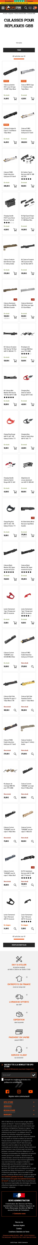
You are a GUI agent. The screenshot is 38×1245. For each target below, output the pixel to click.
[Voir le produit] (32, 666)
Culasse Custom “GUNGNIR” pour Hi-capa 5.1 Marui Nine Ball (9, 830)
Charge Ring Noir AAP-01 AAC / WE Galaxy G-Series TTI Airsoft (9, 524)
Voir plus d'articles (19, 945)
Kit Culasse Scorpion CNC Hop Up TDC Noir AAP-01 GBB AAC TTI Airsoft (10, 349)
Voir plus (19, 43)
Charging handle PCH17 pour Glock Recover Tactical (9, 218)
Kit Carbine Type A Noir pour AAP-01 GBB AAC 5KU (27, 174)
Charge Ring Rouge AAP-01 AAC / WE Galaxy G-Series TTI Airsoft (9, 436)
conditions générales (20, 1080)
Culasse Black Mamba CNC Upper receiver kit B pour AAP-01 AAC (9, 567)
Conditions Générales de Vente (19, 1232)
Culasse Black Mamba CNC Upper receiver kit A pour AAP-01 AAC (26, 567)
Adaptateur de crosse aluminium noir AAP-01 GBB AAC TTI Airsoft (27, 480)
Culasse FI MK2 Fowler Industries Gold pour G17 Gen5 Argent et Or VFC (27, 131)
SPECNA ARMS (32, 3)
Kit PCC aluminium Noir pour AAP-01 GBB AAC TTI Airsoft (27, 873)
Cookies (19, 1229)
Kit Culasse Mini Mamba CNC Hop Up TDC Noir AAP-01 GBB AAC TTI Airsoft (10, 393)
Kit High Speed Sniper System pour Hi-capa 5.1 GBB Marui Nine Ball (27, 218)
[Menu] (3, 8)
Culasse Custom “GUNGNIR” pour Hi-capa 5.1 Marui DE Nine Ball (27, 830)
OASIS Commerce (23, 1242)
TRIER (19, 50)
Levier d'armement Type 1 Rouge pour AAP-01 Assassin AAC (27, 611)
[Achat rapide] (15, 98)
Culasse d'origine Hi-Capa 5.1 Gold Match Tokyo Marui (10, 131)
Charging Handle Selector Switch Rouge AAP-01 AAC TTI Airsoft (9, 480)
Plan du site (19, 1222)
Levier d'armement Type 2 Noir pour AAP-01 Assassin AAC (9, 917)
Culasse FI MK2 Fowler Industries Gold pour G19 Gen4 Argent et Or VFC (10, 174)
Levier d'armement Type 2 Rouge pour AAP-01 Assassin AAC (9, 611)
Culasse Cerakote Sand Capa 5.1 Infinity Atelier (27, 742)
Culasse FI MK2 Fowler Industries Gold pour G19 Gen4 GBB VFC (27, 655)
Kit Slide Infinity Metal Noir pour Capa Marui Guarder (27, 524)
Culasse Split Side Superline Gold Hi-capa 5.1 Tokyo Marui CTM (27, 699)
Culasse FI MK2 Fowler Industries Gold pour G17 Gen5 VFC (10, 742)
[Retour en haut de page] (35, 745)
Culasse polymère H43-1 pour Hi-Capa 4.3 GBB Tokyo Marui (10, 87)
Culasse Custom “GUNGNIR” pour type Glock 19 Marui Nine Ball (27, 786)
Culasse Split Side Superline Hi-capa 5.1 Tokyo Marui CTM (10, 698)
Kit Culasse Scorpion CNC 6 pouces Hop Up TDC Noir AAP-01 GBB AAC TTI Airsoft (27, 262)
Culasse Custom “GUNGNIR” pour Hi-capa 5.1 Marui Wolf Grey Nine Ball (10, 873)
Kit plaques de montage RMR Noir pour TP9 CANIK (27, 349)
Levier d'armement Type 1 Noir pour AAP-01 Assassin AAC (26, 917)
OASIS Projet (13, 1242)
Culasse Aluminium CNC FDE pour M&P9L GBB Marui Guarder (10, 305)
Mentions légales (19, 1225)
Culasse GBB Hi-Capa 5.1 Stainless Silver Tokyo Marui (27, 87)
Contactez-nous (20, 1214)
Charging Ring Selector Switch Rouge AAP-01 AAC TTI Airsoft (27, 393)
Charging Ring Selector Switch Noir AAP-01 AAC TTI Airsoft (27, 436)
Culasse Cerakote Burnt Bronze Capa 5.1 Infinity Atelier (9, 262)
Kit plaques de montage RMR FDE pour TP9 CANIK (9, 786)
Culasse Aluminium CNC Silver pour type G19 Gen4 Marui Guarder (27, 305)
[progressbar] (19, 939)
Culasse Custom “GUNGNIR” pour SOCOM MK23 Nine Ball (9, 655)
